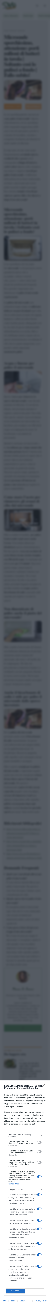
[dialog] (25, 1193)
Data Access (25, 1301)
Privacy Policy (41, 1301)
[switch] (39, 1142)
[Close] (44, 1086)
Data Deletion (9, 1301)
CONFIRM (15, 1291)
